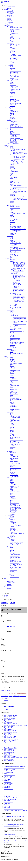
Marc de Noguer (11, 626)
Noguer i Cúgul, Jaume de (10, 723)
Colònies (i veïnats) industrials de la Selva (14, 816)
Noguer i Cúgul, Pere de (10, 730)
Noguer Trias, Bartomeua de (11, 739)
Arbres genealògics (9, 706)
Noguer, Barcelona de (9, 719)
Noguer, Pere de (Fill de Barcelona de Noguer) (15, 725)
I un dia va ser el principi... (10, 834)
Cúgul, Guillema (8, 722)
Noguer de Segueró (5, 690)
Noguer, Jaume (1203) (9, 716)
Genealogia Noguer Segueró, (8, 696)
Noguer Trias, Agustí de (9, 740)
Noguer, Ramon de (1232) (10, 715)
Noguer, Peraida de (8, 726)
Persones (6, 598)
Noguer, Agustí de (8, 603)
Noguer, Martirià (8, 742)
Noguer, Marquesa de (9, 729)
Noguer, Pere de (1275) (9, 718)
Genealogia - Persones (20, 696)
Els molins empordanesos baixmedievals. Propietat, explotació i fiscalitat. (14, 825)
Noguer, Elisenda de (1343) (10, 732)
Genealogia (6, 596)
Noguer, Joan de (8, 721)
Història (6, 595)
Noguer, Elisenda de (9, 728)
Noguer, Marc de (8, 733)
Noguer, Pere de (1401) (9, 737)
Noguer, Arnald (7, 735)
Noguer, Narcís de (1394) (10, 736)
